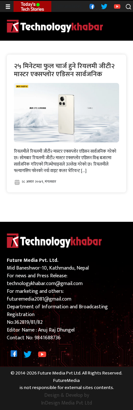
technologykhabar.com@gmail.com (45, 283)
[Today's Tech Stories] (32, 6)
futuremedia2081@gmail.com (39, 299)
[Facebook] (91, 6)
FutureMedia (66, 380)
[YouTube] (116, 6)
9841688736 (48, 337)
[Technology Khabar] (55, 26)
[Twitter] (103, 6)
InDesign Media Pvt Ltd (66, 403)
